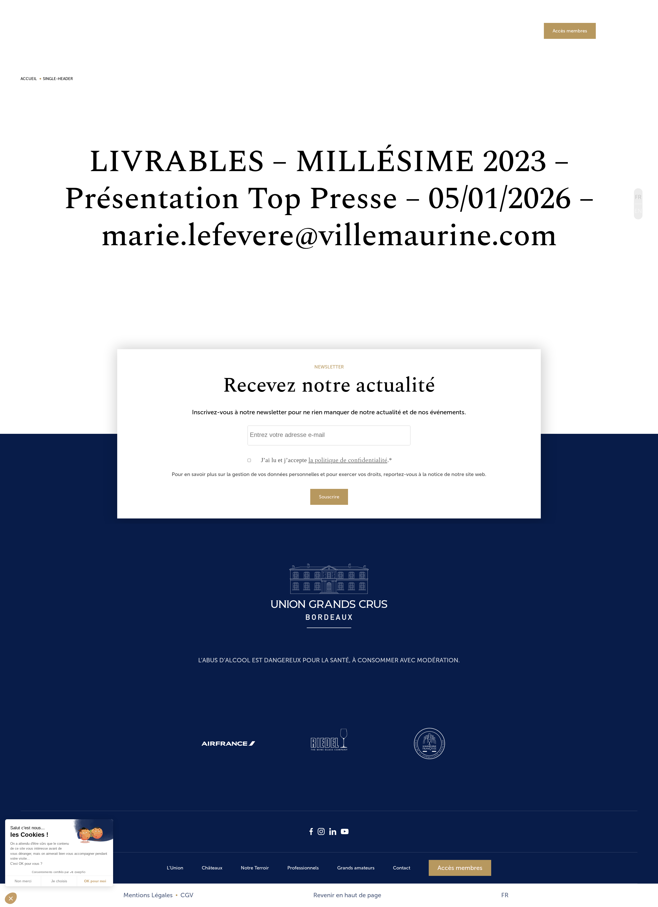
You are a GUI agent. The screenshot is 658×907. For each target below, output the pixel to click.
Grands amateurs (495, 30)
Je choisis (59, 881)
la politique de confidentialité (347, 460)
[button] (11, 898)
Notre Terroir (331, 30)
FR (504, 895)
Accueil (29, 78)
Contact (401, 868)
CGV (186, 895)
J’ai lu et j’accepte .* (326, 460)
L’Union (187, 30)
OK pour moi (95, 881)
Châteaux (256, 30)
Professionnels (410, 30)
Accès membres (570, 31)
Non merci (23, 881)
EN (638, 211)
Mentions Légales (148, 895)
